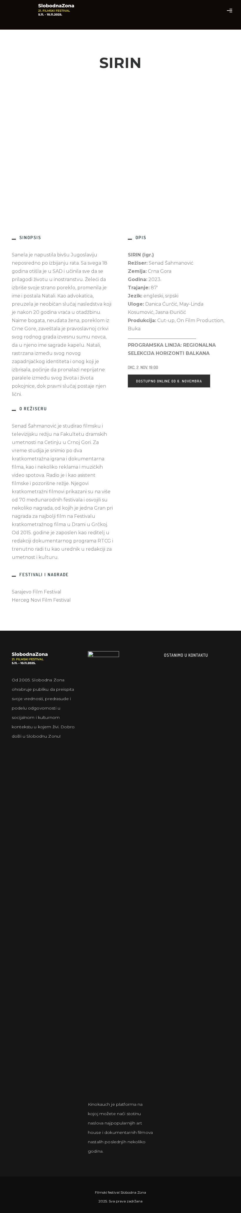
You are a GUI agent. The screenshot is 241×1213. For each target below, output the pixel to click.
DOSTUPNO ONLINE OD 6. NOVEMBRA (169, 381)
